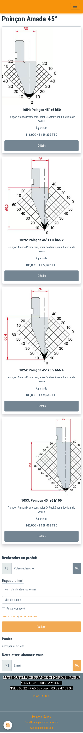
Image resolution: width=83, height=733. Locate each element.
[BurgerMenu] (75, 6)
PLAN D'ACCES (41, 696)
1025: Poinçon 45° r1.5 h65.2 (41, 240)
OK (77, 568)
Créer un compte (10, 616)
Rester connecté (16, 608)
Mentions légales (41, 716)
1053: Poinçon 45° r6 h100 (41, 500)
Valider (41, 627)
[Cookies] (7, 725)
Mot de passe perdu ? (29, 616)
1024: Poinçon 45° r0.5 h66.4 (41, 370)
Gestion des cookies (41, 727)
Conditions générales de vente (41, 722)
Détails (41, 145)
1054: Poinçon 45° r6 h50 (41, 109)
